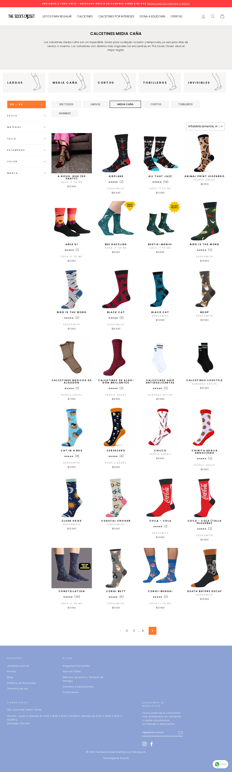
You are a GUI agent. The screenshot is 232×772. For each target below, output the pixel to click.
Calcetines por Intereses (116, 16)
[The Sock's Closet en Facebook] (151, 744)
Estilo (12, 115)
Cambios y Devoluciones (78, 686)
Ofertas (176, 16)
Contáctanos (71, 692)
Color (12, 161)
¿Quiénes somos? (18, 665)
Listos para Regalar (57, 16)
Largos (95, 104)
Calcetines (85, 16)
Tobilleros (185, 104)
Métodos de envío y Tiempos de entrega (83, 679)
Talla (11, 138)
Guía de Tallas (72, 671)
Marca (12, 173)
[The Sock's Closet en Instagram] (144, 744)
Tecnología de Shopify (116, 758)
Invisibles (65, 113)
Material (14, 127)
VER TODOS (66, 104)
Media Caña (125, 104)
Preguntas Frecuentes (76, 665)
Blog (10, 677)
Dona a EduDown (152, 16)
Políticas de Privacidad (21, 683)
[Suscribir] (180, 732)
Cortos (155, 104)
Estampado (16, 150)
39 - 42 (16, 104)
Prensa (11, 671)
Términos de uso (17, 688)
